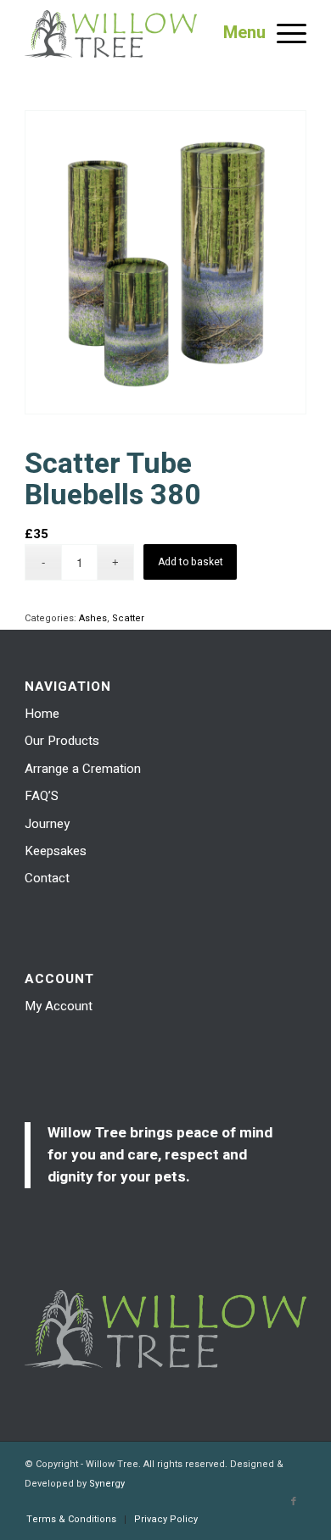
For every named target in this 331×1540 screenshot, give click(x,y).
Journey (47, 823)
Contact (47, 878)
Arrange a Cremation (83, 768)
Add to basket (190, 562)
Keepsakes (56, 851)
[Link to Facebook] (293, 1502)
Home (42, 713)
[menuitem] (71, 1519)
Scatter (128, 618)
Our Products (62, 740)
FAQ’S (42, 796)
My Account (59, 1006)
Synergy (107, 1483)
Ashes (93, 618)
